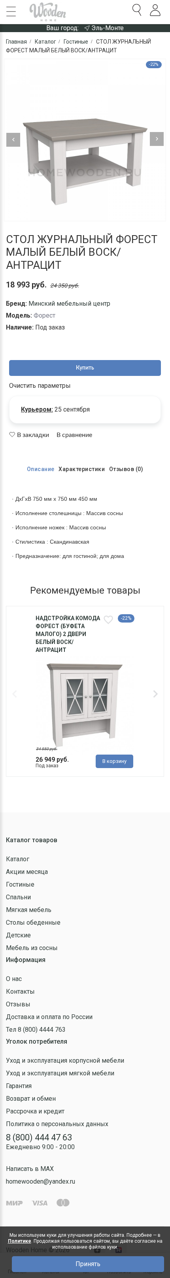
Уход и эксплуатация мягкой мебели (60, 1073)
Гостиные (20, 884)
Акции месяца (27, 872)
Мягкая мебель (28, 910)
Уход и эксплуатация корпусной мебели (65, 1060)
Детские (18, 935)
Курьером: (37, 409)
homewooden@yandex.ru (40, 1181)
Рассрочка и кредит (35, 1111)
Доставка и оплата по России (49, 1017)
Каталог (17, 859)
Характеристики (82, 469)
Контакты (20, 991)
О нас (14, 979)
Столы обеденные (33, 922)
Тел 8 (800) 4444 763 (36, 1029)
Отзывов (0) (126, 469)
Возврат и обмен (31, 1098)
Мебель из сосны (32, 948)
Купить (85, 368)
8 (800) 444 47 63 (39, 1137)
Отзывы (18, 1004)
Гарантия (19, 1086)
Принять (88, 1264)
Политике (19, 1241)
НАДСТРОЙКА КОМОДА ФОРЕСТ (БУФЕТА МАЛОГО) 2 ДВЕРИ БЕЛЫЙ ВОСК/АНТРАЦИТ (68, 634)
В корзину (114, 761)
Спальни (18, 897)
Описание (41, 469)
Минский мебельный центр (69, 303)
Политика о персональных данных (57, 1124)
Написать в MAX (30, 1169)
